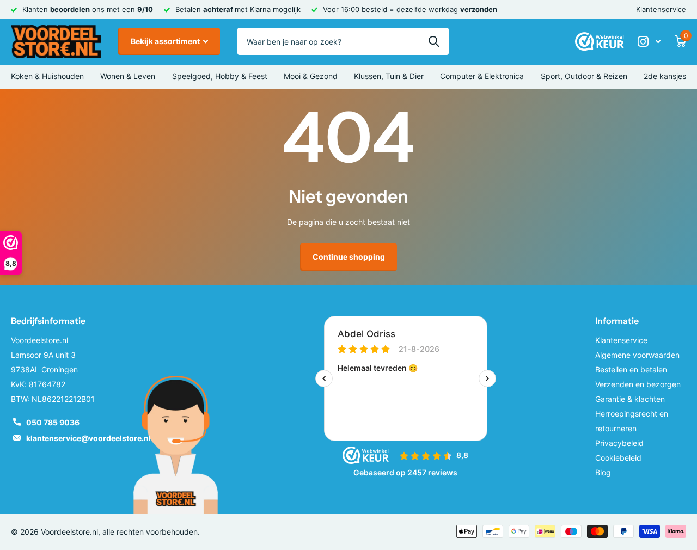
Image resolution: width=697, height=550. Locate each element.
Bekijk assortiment (166, 41)
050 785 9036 (53, 422)
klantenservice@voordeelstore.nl (88, 438)
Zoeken (434, 41)
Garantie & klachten (630, 399)
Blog (603, 472)
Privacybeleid (619, 443)
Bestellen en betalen (631, 369)
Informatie (617, 320)
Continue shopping (349, 256)
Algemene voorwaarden (637, 354)
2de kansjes (665, 76)
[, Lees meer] (649, 41)
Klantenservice (661, 9)
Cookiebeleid (618, 457)
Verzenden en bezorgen (638, 384)
